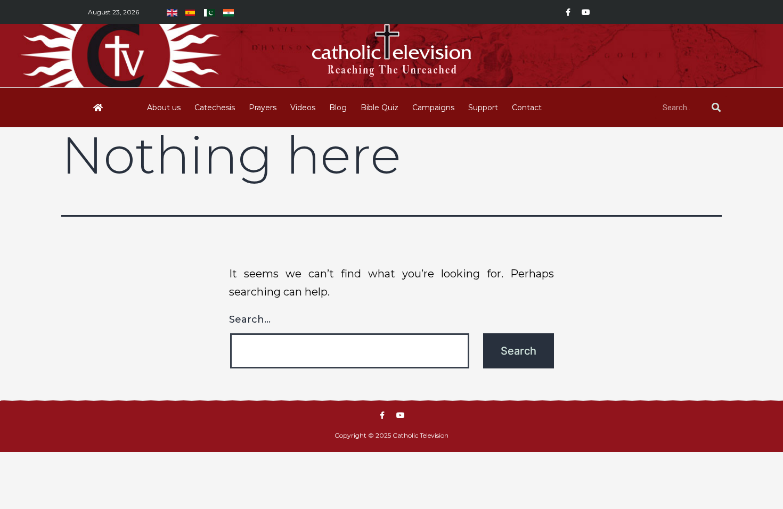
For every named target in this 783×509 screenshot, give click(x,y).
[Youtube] (586, 12)
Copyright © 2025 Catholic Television (391, 435)
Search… (250, 319)
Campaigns (433, 107)
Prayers (262, 107)
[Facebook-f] (568, 12)
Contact (527, 107)
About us (164, 107)
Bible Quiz (379, 107)
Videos (302, 107)
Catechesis (214, 107)
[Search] (716, 107)
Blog (338, 107)
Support (483, 107)
